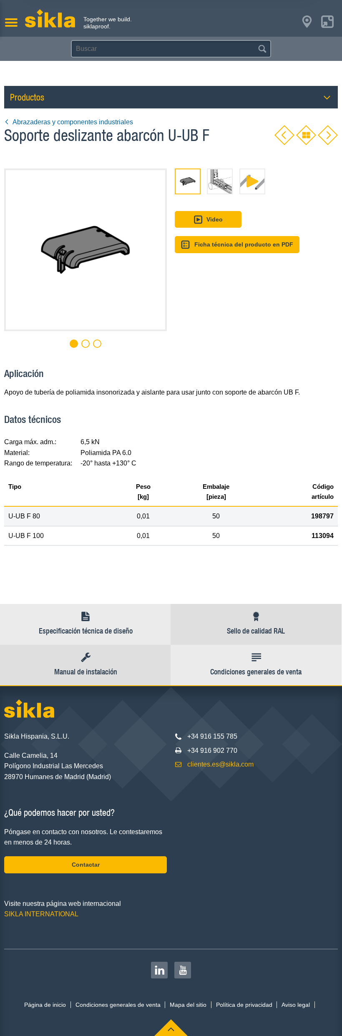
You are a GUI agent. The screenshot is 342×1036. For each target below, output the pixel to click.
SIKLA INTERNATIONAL (41, 914)
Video (214, 219)
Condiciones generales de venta (118, 1004)
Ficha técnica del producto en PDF (243, 244)
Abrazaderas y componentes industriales (73, 122)
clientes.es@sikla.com (220, 764)
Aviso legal (296, 1004)
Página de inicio (45, 1004)
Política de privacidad (244, 1004)
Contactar (86, 864)
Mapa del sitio (188, 1004)
